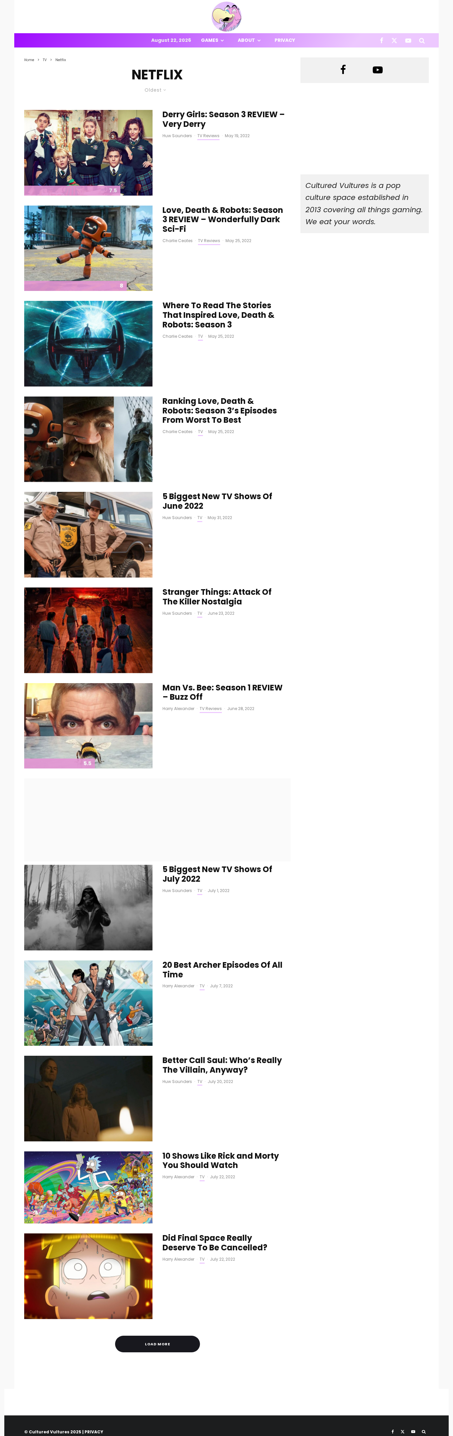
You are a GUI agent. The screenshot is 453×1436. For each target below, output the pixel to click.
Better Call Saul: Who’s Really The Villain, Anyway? (222, 1065)
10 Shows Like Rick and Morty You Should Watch (220, 1161)
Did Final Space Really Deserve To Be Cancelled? (214, 1243)
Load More (157, 1344)
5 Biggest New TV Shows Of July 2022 (217, 874)
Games (209, 40)
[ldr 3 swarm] (88, 344)
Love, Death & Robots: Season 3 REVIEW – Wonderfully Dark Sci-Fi (222, 220)
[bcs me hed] (88, 1098)
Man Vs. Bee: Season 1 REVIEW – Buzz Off (222, 692)
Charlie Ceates (177, 240)
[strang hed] (88, 630)
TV (200, 336)
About (246, 40)
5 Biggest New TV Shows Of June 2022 (217, 501)
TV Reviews (208, 135)
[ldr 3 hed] (88, 248)
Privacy (285, 40)
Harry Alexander (178, 708)
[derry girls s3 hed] (88, 153)
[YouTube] (408, 40)
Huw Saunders (177, 135)
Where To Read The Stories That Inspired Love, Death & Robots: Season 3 (218, 315)
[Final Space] (88, 1276)
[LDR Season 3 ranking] (88, 439)
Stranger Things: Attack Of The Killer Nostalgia (217, 597)
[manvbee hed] (88, 726)
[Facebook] (381, 40)
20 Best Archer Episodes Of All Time (222, 970)
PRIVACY (94, 1432)
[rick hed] (88, 1187)
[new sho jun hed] (88, 535)
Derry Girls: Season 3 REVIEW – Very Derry (223, 119)
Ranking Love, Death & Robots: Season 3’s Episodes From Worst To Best (219, 411)
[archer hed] (88, 1003)
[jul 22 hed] (88, 907)
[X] (394, 40)
